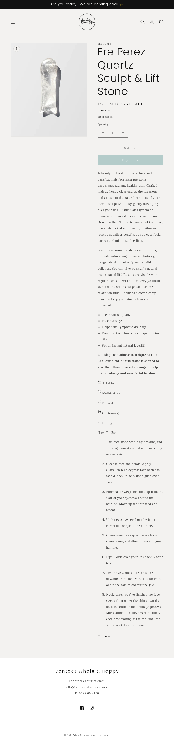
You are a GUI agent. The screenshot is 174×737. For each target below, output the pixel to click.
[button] (12, 22)
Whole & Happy (81, 735)
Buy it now (130, 160)
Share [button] (106, 636)
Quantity (103, 124)
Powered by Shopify (100, 735)
